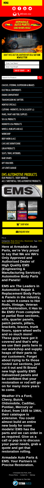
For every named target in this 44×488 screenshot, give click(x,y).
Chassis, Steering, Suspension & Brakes (18, 85)
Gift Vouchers (7, 163)
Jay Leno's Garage (9, 167)
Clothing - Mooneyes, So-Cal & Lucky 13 (18, 109)
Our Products (8, 177)
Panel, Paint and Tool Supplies (14, 114)
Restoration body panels (11, 243)
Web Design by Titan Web (22, 479)
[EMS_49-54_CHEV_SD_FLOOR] (22, 205)
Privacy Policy (13, 475)
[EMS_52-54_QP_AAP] (32, 205)
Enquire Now (24, 231)
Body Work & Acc (9, 138)
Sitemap (32, 475)
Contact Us (23, 475)
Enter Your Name (12, 63)
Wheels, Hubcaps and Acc (12, 129)
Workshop (6, 133)
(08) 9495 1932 (25, 14)
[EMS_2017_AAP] (11, 215)
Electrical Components (11, 90)
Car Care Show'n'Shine (11, 143)
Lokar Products (8, 148)
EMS (40, 241)
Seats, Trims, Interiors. (11, 153)
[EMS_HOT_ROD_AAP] (22, 215)
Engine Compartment (10, 94)
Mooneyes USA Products (12, 124)
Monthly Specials (9, 104)
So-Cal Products (9, 119)
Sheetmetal (11, 181)
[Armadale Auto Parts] (22, 25)
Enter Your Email (12, 67)
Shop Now (24, 224)
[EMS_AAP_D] (22, 191)
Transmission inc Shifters (12, 99)
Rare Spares (7, 158)
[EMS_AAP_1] (32, 215)
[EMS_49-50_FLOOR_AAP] (11, 205)
